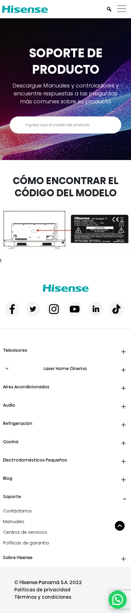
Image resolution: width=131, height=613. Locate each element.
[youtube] (74, 309)
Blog (7, 478)
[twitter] (33, 309)
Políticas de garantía (26, 543)
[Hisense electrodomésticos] (66, 288)
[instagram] (54, 309)
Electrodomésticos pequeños (35, 460)
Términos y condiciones (42, 597)
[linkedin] (95, 309)
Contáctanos (17, 511)
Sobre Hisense (18, 557)
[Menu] (123, 9)
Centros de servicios (25, 532)
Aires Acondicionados (26, 387)
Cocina (10, 442)
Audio (9, 405)
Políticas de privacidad (42, 589)
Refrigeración (17, 423)
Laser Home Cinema (65, 368)
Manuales (13, 522)
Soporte (12, 497)
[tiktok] (116, 309)
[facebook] (12, 309)
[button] (117, 599)
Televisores (15, 350)
